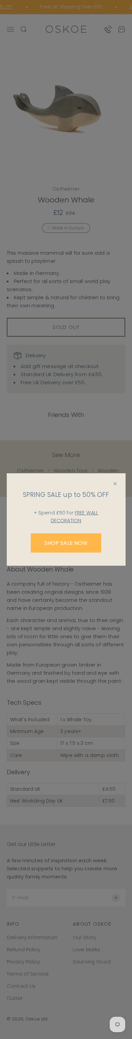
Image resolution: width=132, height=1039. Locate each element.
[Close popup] (115, 483)
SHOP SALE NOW (66, 543)
